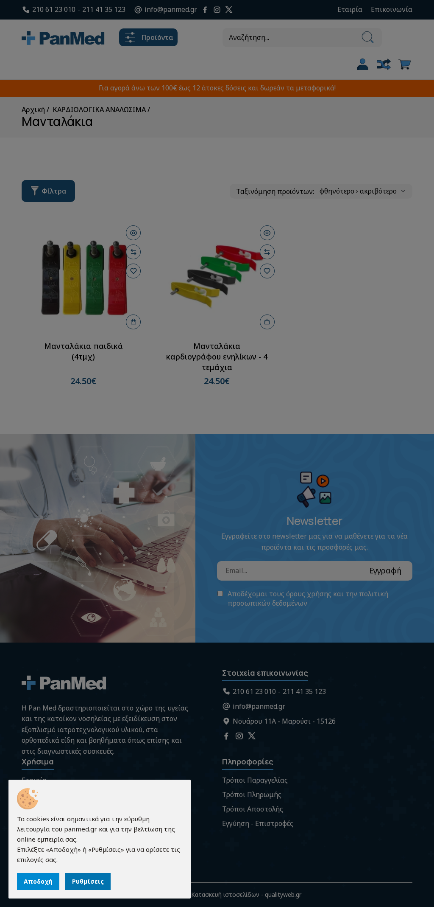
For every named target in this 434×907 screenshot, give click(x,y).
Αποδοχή (38, 881)
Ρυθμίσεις (88, 881)
